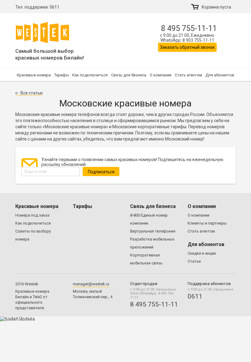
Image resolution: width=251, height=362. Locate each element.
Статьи (194, 261)
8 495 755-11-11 (189, 28)
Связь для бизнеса (128, 75)
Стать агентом (188, 75)
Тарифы (61, 75)
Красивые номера (34, 75)
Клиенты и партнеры (207, 223)
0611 (54, 7)
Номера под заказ (32, 215)
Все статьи (32, 92)
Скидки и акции (202, 253)
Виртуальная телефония (152, 231)
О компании (160, 75)
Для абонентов (219, 75)
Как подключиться (90, 75)
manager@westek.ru (91, 284)
